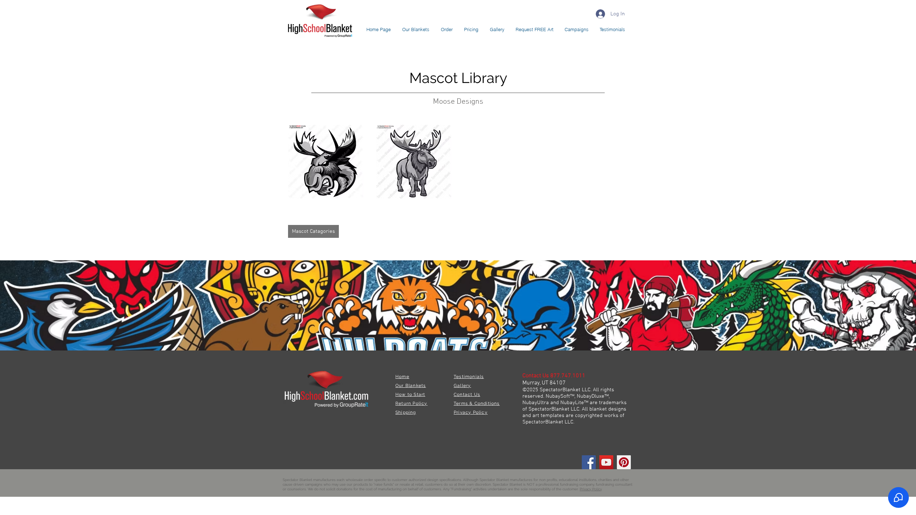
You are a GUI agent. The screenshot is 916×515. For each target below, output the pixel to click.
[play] (612, 192)
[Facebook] (589, 462)
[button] (326, 161)
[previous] (301, 165)
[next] (614, 165)
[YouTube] (606, 462)
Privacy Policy (591, 489)
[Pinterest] (624, 462)
